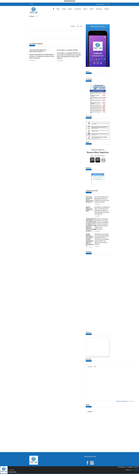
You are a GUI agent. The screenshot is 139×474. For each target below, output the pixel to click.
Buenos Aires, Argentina (98, 151)
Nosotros (31, 4)
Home (32, 16)
